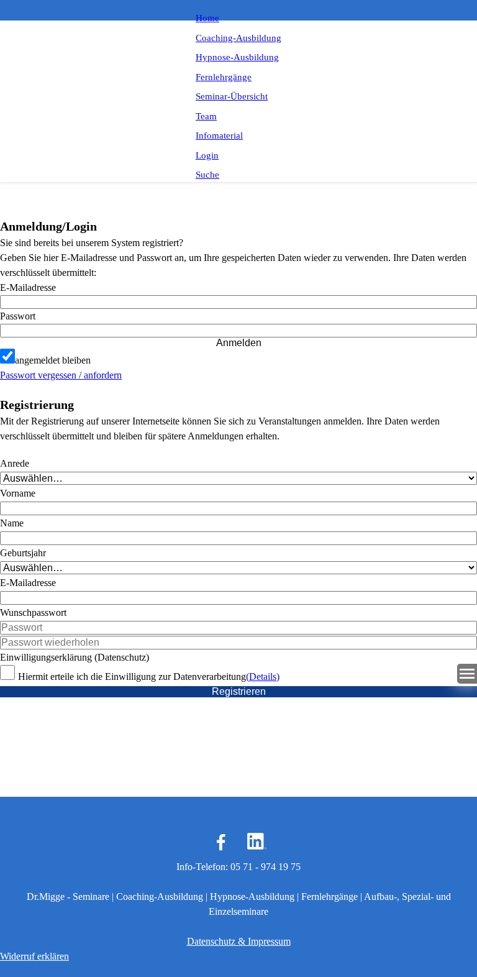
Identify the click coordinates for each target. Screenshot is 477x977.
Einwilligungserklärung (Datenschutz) (74, 657)
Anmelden (238, 342)
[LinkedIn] (255, 842)
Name (12, 523)
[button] (238, 330)
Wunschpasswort (33, 612)
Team (206, 116)
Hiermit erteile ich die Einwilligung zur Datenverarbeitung (132, 676)
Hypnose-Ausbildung (237, 57)
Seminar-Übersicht (232, 96)
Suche (207, 175)
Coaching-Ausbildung (238, 38)
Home (207, 18)
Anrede (14, 463)
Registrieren (239, 691)
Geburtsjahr (23, 553)
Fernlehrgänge (224, 77)
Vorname (17, 493)
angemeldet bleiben (53, 360)
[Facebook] (221, 842)
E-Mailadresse (28, 287)
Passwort (17, 316)
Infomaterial (219, 135)
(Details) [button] (262, 676)
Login (207, 155)
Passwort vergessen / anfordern (61, 375)
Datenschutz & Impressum (239, 941)
